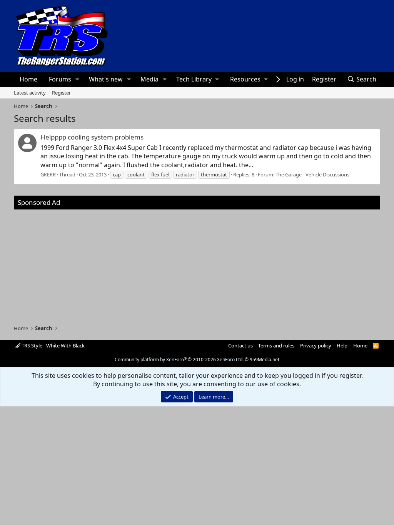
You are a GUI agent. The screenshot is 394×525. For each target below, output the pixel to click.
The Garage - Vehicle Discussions (312, 174)
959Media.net (264, 359)
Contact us (240, 345)
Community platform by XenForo (179, 359)
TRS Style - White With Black (52, 345)
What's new (106, 79)
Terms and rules (276, 345)
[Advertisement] (197, 263)
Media (149, 79)
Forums (60, 79)
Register (61, 92)
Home (28, 79)
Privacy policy (315, 345)
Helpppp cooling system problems (92, 137)
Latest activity (30, 92)
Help (342, 345)
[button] (77, 79)
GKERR (48, 174)
